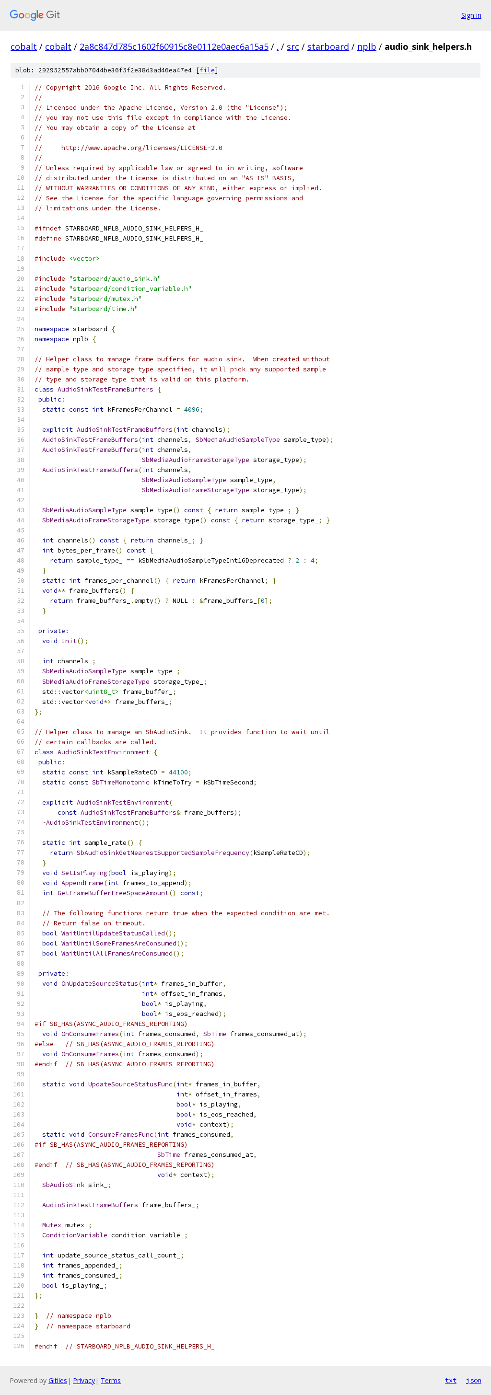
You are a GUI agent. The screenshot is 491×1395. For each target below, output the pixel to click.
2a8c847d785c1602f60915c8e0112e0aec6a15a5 (174, 46)
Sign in (471, 15)
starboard (328, 46)
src (293, 46)
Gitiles (57, 1380)
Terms (111, 1380)
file (207, 70)
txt (450, 1380)
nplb (366, 46)
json (473, 1380)
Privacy (84, 1380)
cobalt (24, 46)
